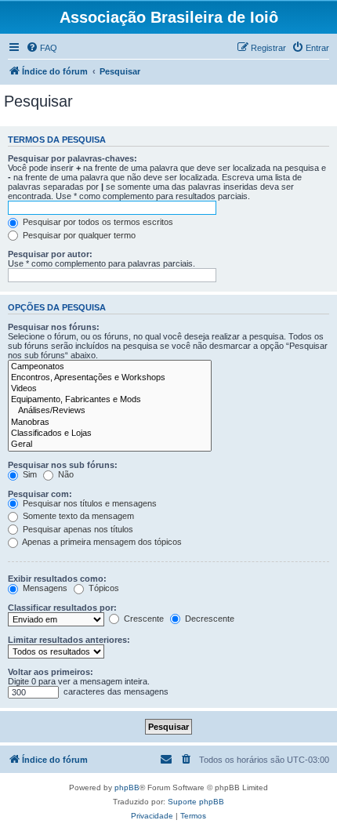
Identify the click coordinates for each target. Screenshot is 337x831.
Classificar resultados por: (62, 607)
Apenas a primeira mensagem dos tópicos (101, 541)
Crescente (142, 618)
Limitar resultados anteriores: (69, 639)
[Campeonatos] (109, 366)
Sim (28, 474)
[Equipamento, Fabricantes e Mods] (109, 399)
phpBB (127, 787)
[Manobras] (109, 422)
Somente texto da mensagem (77, 516)
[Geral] (109, 444)
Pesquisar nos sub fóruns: (63, 465)
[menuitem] (41, 47)
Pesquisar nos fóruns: (54, 327)
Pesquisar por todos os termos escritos (96, 222)
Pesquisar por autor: (50, 254)
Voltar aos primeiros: (50, 672)
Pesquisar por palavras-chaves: (72, 158)
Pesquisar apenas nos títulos (76, 529)
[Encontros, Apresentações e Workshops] (109, 377)
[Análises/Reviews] (109, 410)
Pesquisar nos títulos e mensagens (88, 503)
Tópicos (102, 588)
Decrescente (208, 618)
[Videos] (109, 388)
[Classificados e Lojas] (109, 433)
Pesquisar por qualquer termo (78, 235)
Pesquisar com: (40, 494)
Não (65, 474)
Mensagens (43, 588)
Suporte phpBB (196, 801)
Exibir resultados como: (57, 578)
